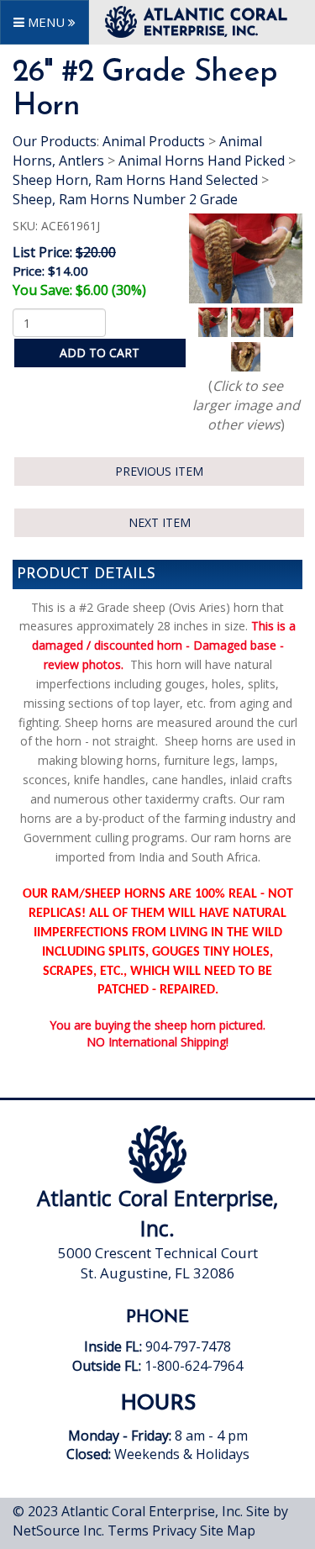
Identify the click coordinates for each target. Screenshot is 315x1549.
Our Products (55, 141)
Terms (128, 1530)
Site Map (227, 1530)
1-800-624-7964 (193, 1366)
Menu (46, 21)
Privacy (174, 1530)
